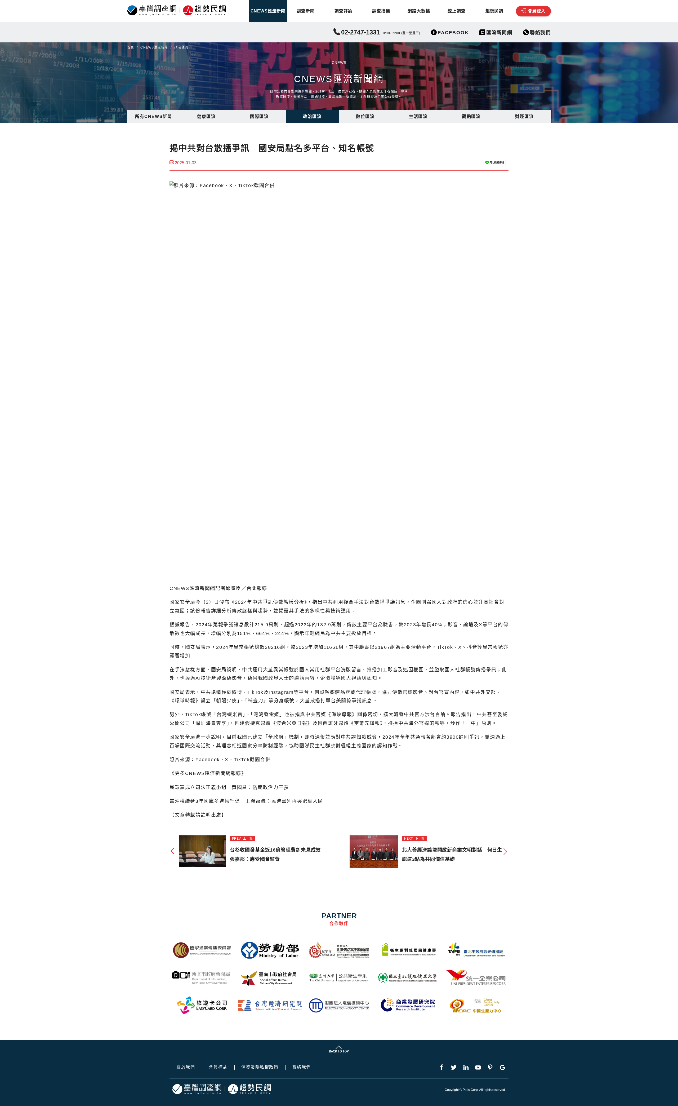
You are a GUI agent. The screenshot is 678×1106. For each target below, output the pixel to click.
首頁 (130, 47)
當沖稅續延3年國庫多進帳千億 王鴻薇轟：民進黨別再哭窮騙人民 (246, 801)
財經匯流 (524, 116)
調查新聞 (306, 11)
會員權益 (218, 1067)
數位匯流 (365, 116)
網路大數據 (419, 11)
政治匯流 (312, 116)
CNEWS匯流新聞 (268, 11)
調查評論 (343, 11)
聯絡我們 (301, 1067)
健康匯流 (206, 116)
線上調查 (456, 11)
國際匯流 (259, 116)
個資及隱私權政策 (260, 1067)
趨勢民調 (494, 11)
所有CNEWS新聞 (153, 116)
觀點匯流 (471, 116)
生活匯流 (418, 116)
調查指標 (381, 11)
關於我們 (185, 1067)
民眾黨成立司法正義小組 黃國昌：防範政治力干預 (229, 787)
